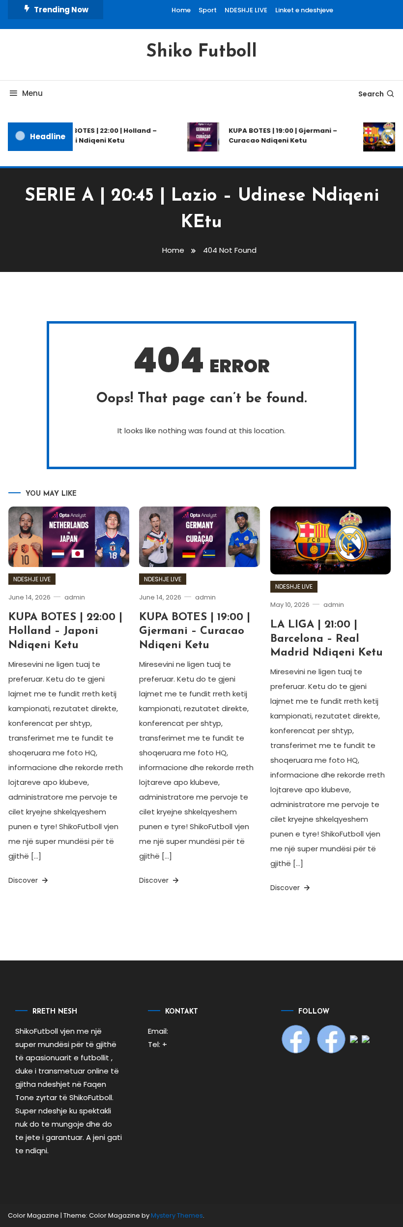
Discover (24, 880)
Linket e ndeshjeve (304, 10)
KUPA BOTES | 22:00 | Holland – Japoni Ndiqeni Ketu (101, 135)
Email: (158, 1031)
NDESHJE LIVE (246, 10)
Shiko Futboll (201, 52)
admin (74, 597)
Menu (32, 93)
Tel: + (157, 1044)
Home (181, 10)
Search (371, 94)
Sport (208, 10)
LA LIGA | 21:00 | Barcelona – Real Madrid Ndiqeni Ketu (326, 638)
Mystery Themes (177, 1215)
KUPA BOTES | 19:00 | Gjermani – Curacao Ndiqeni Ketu (279, 135)
